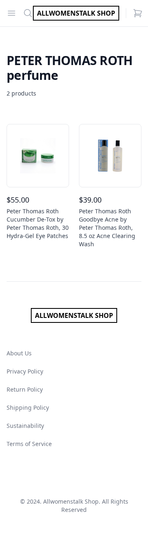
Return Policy (25, 389)
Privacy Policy (25, 371)
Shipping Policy (28, 407)
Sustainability (25, 426)
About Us (19, 353)
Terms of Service (29, 444)
